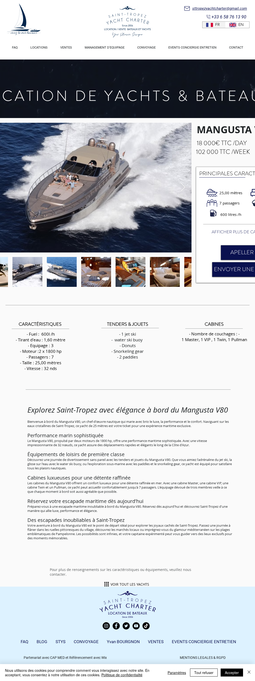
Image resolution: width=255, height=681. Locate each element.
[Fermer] (249, 672)
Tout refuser (203, 672)
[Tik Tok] (146, 625)
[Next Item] (183, 187)
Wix (104, 658)
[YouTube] (136, 625)
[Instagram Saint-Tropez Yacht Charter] (106, 625)
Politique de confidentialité (121, 674)
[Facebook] (116, 625)
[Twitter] (126, 625)
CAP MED (57, 658)
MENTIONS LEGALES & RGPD (203, 658)
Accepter (232, 672)
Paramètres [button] (177, 672)
